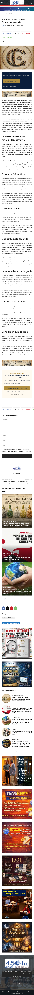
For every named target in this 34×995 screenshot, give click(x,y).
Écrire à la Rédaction (8, 618)
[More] (3, 41)
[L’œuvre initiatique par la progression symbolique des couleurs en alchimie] (17, 511)
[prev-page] (3, 599)
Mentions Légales (16, 974)
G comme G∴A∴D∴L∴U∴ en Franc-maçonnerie (25, 482)
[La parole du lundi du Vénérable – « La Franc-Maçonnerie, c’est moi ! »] (6, 732)
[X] (7, 608)
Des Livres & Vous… (9, 553)
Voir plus (16, 751)
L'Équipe (15, 971)
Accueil (3, 14)
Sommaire (23, 971)
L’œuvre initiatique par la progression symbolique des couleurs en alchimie (16, 524)
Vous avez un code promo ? (9, 86)
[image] (17, 643)
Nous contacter (7, 971)
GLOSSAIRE (9, 14)
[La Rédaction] (3, 25)
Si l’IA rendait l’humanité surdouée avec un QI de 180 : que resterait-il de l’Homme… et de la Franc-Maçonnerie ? (21, 744)
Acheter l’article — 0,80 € (11, 81)
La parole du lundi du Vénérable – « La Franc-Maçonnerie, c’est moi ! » (22, 733)
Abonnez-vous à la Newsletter (11, 623)
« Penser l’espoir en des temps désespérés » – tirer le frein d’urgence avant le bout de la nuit (16, 557)
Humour (14, 729)
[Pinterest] (11, 608)
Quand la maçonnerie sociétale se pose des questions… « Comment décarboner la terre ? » (17, 591)
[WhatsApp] (15, 608)
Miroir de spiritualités (10, 521)
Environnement (7, 587)
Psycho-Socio (16, 739)
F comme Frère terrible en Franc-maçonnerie (8, 482)
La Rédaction (10, 25)
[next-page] (6, 599)
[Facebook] (3, 608)
